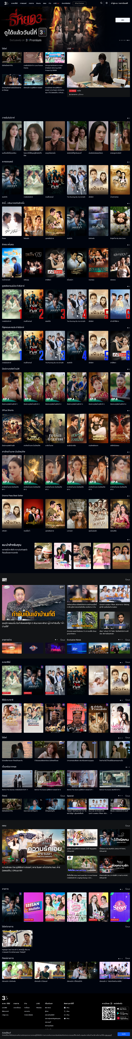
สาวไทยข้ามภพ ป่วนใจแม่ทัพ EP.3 (53, 488)
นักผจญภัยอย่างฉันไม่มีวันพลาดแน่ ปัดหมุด (11, 88)
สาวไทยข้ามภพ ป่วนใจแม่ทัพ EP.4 (75, 488)
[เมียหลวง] (120, 262)
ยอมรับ (124, 1034)
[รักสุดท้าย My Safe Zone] (120, 221)
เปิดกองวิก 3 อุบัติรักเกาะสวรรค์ (33, 87)
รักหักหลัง (91, 238)
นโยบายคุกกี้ (48, 1022)
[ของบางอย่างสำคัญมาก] (33, 804)
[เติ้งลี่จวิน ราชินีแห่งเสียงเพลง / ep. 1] (12, 718)
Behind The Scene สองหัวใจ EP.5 (110, 790)
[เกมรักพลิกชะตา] (98, 428)
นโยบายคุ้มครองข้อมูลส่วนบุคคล (52, 1019)
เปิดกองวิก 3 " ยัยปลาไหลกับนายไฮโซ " (111, 981)
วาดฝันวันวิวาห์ (28, 197)
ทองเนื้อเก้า (27, 531)
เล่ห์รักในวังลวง (114, 445)
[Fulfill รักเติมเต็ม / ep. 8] (98, 680)
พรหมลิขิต (113, 531)
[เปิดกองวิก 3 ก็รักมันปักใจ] (82, 970)
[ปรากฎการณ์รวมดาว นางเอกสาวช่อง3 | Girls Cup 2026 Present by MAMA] (55, 57)
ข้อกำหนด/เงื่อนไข (49, 1026)
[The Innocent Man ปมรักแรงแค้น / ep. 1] (120, 718)
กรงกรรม (91, 280)
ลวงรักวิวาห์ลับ (71, 445)
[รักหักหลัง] (98, 221)
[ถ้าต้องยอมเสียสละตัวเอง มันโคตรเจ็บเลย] (50, 749)
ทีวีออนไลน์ (38, 1008)
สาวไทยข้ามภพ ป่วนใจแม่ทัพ (32, 445)
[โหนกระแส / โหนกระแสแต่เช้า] (55, 648)
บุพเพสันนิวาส (49, 238)
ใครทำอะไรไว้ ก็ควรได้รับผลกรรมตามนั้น (111, 760)
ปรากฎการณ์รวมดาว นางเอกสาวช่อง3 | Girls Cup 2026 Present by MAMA (54, 68)
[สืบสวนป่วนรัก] (62, 556)
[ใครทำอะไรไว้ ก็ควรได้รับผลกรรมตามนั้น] (115, 749)
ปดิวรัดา (91, 197)
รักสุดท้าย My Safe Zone (118, 238)
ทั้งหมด (127, 580)
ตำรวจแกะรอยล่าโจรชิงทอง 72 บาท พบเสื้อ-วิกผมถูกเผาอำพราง (81, 632)
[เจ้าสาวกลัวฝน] (101, 556)
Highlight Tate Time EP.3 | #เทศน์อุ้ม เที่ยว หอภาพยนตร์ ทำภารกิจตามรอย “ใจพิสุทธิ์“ (16, 950)
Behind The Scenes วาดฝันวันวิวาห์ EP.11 (15, 790)
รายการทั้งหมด (17, 1008)
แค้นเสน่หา (70, 280)
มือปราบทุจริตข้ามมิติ (8, 445)
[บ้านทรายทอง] (120, 180)
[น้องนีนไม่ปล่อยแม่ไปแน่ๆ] (98, 136)
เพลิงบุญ (26, 280)
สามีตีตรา (48, 280)
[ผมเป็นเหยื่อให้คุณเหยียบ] (12, 136)
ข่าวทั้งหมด (26, 1008)
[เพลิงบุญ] (33, 262)
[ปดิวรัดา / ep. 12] (120, 680)
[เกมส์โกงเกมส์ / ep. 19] (77, 680)
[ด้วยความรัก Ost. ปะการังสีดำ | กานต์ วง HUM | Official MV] (115, 864)
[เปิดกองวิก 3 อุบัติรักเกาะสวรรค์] (33, 79)
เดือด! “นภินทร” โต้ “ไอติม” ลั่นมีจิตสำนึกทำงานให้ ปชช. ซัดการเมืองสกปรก (114, 632)
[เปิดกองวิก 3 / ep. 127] (12, 907)
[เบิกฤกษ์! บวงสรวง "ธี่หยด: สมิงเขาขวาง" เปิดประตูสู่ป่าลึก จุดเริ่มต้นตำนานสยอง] (115, 593)
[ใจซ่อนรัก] (33, 221)
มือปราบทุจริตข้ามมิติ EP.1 (10, 404)
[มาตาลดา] (77, 513)
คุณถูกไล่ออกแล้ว (50, 153)
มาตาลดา (70, 531)
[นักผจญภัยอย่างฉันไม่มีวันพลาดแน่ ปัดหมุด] (12, 79)
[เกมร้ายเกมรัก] (12, 262)
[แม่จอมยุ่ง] (82, 556)
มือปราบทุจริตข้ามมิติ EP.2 (32, 404)
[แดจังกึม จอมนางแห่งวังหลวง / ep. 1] (33, 718)
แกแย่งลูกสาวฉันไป (115, 153)
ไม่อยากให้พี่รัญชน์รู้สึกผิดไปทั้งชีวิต (33, 154)
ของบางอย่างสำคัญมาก (31, 811)
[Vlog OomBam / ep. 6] (77, 907)
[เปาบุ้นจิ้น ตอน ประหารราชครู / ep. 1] (55, 718)
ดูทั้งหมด (80, 94)
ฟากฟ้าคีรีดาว (114, 321)
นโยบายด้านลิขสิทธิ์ (49, 1015)
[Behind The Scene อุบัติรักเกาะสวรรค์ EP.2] (50, 778)
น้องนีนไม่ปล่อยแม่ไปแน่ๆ (96, 153)
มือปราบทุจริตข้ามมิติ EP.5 (97, 404)
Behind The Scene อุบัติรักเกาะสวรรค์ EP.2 (48, 790)
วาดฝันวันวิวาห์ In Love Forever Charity (33, 66)
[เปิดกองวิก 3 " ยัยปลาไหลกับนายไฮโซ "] (115, 970)
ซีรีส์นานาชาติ (5, 1011)
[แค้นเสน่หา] (77, 262)
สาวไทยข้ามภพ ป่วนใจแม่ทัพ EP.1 (10, 488)
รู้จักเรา (46, 1011)
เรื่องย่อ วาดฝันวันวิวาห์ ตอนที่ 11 (119, 812)
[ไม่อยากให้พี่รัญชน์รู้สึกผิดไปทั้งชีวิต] (33, 136)
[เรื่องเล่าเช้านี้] (12, 648)
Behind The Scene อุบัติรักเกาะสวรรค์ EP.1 (80, 790)
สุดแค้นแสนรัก (93, 531)
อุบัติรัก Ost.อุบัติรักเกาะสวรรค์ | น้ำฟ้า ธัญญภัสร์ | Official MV (82, 850)
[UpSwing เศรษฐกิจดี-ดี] (98, 648)
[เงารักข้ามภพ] (55, 428)
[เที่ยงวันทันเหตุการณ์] (33, 648)
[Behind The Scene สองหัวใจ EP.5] (115, 778)
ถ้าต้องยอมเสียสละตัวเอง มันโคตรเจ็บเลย (46, 760)
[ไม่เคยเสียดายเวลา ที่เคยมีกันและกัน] (17, 749)
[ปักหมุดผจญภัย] (55, 804)
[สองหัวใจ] (12, 180)
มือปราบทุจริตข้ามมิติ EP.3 (53, 404)
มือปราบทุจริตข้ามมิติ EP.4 (75, 404)
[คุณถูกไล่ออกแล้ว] (55, 136)
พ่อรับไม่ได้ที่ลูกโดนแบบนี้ (74, 153)
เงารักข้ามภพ (49, 445)
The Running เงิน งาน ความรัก (76, 197)
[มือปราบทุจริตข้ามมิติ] (12, 428)
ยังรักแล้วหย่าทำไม (7, 65)
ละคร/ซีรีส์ (4, 1008)
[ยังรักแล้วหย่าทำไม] (12, 57)
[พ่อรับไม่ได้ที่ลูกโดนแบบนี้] (77, 136)
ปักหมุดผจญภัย (50, 811)
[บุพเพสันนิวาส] (55, 221)
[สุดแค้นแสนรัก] (98, 513)
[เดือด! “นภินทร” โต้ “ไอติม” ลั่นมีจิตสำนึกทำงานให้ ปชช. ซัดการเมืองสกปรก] (115, 620)
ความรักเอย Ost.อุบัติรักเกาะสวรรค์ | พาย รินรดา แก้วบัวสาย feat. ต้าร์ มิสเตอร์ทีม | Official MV (54, 90)
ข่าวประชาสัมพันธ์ (28, 1015)
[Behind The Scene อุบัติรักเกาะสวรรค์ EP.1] (82, 778)
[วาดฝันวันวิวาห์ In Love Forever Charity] (33, 57)
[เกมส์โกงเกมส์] (55, 180)
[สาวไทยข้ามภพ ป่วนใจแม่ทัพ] (33, 428)
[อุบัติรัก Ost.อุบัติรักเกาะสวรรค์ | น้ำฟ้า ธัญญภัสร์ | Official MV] (82, 837)
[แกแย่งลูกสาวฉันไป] (120, 136)
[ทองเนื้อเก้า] (33, 513)
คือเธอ (4, 238)
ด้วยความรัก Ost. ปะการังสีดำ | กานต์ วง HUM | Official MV (114, 876)
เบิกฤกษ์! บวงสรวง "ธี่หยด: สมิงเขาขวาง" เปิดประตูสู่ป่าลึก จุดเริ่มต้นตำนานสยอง (114, 605)
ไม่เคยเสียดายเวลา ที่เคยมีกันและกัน (12, 760)
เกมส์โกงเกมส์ (49, 197)
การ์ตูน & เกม (5, 1015)
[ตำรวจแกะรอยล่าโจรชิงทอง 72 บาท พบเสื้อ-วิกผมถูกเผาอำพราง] (82, 620)
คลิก (122, 20)
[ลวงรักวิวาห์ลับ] (77, 428)
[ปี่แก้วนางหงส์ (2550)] (121, 556)
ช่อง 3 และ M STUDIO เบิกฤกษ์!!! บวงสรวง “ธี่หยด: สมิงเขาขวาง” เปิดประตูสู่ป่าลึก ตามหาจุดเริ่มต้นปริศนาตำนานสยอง (98, 812)
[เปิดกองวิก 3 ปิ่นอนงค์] (50, 970)
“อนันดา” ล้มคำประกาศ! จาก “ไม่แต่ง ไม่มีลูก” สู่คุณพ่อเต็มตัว (76, 812)
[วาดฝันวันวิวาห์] (33, 180)
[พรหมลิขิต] (120, 513)
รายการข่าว (27, 1011)
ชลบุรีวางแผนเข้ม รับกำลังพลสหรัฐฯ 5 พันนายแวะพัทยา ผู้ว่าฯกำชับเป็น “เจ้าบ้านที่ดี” (33, 625)
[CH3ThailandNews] (77, 648)
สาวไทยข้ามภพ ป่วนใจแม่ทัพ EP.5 (97, 488)
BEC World (48, 1008)
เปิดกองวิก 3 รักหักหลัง (9, 981)
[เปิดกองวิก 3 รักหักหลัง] (17, 970)
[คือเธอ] (12, 221)
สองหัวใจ (4, 197)
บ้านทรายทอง (114, 197)
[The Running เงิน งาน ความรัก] (77, 180)
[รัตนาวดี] (43, 556)
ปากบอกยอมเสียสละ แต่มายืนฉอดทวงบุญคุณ (80, 760)
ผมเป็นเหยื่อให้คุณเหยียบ (9, 153)
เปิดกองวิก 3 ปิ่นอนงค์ (41, 981)
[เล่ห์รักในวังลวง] (120, 428)
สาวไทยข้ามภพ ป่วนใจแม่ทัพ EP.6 (118, 488)
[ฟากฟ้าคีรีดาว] (120, 304)
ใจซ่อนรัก (26, 238)
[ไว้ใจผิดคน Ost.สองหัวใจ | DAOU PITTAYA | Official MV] (115, 837)
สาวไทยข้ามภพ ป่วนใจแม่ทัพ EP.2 (32, 488)
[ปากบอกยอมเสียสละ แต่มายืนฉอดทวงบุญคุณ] (82, 749)
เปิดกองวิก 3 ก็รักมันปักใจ (74, 981)
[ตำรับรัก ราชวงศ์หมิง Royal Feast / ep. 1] (98, 718)
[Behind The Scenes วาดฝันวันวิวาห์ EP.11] (17, 778)
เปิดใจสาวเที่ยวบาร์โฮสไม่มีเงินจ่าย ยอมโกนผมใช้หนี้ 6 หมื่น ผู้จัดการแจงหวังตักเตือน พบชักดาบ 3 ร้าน (82, 605)
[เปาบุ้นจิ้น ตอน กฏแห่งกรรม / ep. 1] (77, 718)
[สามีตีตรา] (55, 262)
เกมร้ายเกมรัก (6, 280)
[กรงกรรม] (98, 262)
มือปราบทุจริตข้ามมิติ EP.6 (118, 404)
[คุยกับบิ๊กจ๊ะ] (120, 648)
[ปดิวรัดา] (98, 180)
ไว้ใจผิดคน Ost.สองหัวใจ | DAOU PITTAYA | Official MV (113, 850)
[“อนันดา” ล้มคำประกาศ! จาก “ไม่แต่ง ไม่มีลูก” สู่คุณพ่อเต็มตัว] (77, 804)
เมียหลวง (113, 280)
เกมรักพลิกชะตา (93, 445)
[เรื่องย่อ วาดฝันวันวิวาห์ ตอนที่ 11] (120, 804)
